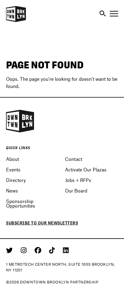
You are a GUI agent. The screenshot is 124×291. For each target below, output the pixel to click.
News (12, 190)
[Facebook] (39, 250)
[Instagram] (25, 250)
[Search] (102, 13)
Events (13, 169)
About (12, 159)
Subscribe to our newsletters (42, 223)
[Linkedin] (66, 250)
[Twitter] (10, 250)
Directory (16, 180)
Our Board (76, 190)
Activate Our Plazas (86, 169)
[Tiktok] (53, 250)
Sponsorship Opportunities (20, 203)
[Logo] (16, 21)
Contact (73, 159)
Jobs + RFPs (78, 180)
